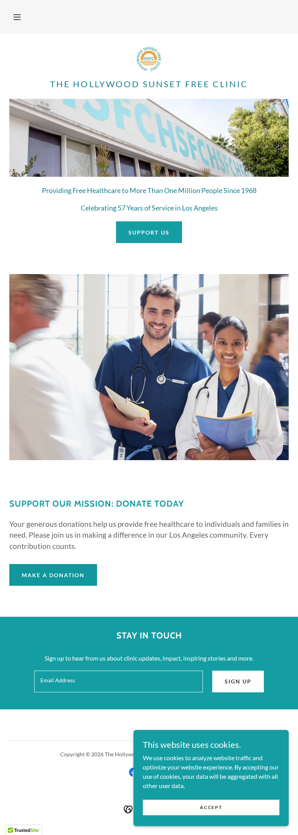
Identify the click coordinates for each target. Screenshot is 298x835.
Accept (211, 807)
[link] (149, 58)
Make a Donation (53, 575)
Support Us (148, 232)
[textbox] (118, 681)
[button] (17, 17)
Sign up (238, 681)
